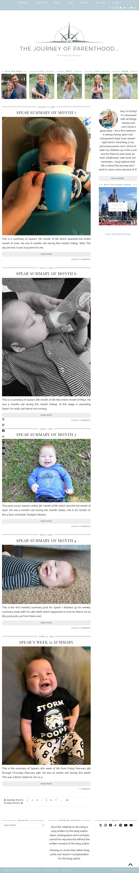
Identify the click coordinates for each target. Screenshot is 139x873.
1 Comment (85, 789)
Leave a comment (81, 259)
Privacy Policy (50, 870)
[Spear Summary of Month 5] (46, 501)
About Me (100, 2)
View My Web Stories (118, 234)
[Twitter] (110, 7)
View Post (46, 254)
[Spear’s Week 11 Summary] (46, 763)
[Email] (131, 7)
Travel (57, 2)
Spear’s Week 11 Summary (46, 642)
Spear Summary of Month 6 (46, 273)
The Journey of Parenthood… (24, 870)
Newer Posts (14, 800)
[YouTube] (121, 7)
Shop (70, 2)
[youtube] (125, 825)
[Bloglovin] (128, 7)
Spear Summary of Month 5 (46, 434)
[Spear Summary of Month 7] (46, 234)
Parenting (23, 2)
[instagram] (105, 825)
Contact (116, 2)
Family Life (41, 2)
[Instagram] (113, 7)
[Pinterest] (117, 7)
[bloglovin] (115, 825)
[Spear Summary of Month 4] (46, 603)
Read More (117, 178)
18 (67, 800)
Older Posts (12, 803)
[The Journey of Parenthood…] (69, 38)
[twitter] (100, 825)
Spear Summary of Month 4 (46, 540)
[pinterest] (120, 825)
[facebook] (110, 825)
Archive (84, 2)
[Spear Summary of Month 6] (46, 395)
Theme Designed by (124, 870)
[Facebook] (124, 7)
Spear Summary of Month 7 (46, 112)
